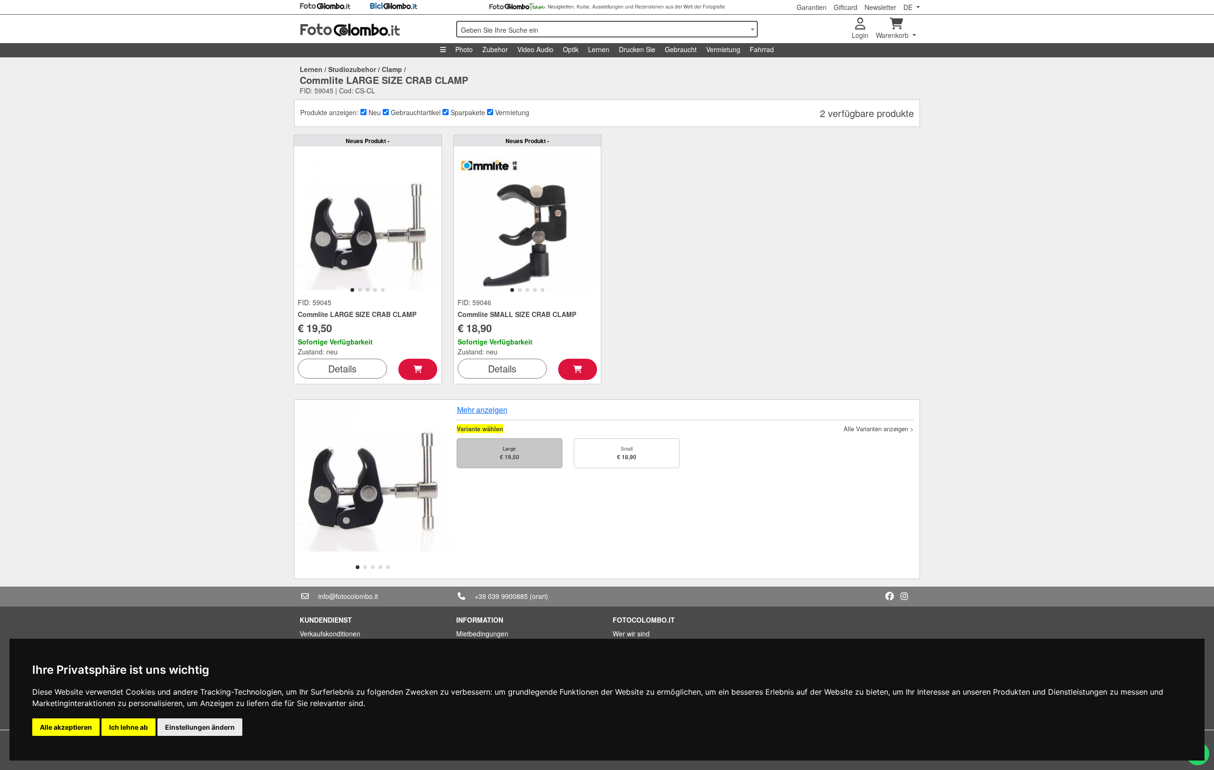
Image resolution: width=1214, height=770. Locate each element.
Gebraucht (681, 49)
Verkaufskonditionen (330, 633)
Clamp (392, 69)
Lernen (598, 49)
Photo (464, 49)
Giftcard (845, 7)
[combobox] (607, 29)
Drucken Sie (637, 49)
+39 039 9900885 (501, 596)
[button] (352, 290)
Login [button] (860, 35)
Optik (571, 49)
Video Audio (535, 49)
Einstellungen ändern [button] (200, 727)
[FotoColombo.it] (372, 28)
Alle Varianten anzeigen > (879, 428)
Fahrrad (762, 49)
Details (342, 368)
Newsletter (880, 7)
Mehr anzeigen (482, 409)
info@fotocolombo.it (348, 596)
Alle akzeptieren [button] (66, 727)
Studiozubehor (352, 69)
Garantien (812, 7)
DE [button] (908, 7)
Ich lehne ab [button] (128, 727)
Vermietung (723, 49)
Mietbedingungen (482, 633)
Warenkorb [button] (893, 35)
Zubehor (495, 49)
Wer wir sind (631, 633)
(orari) (539, 596)
